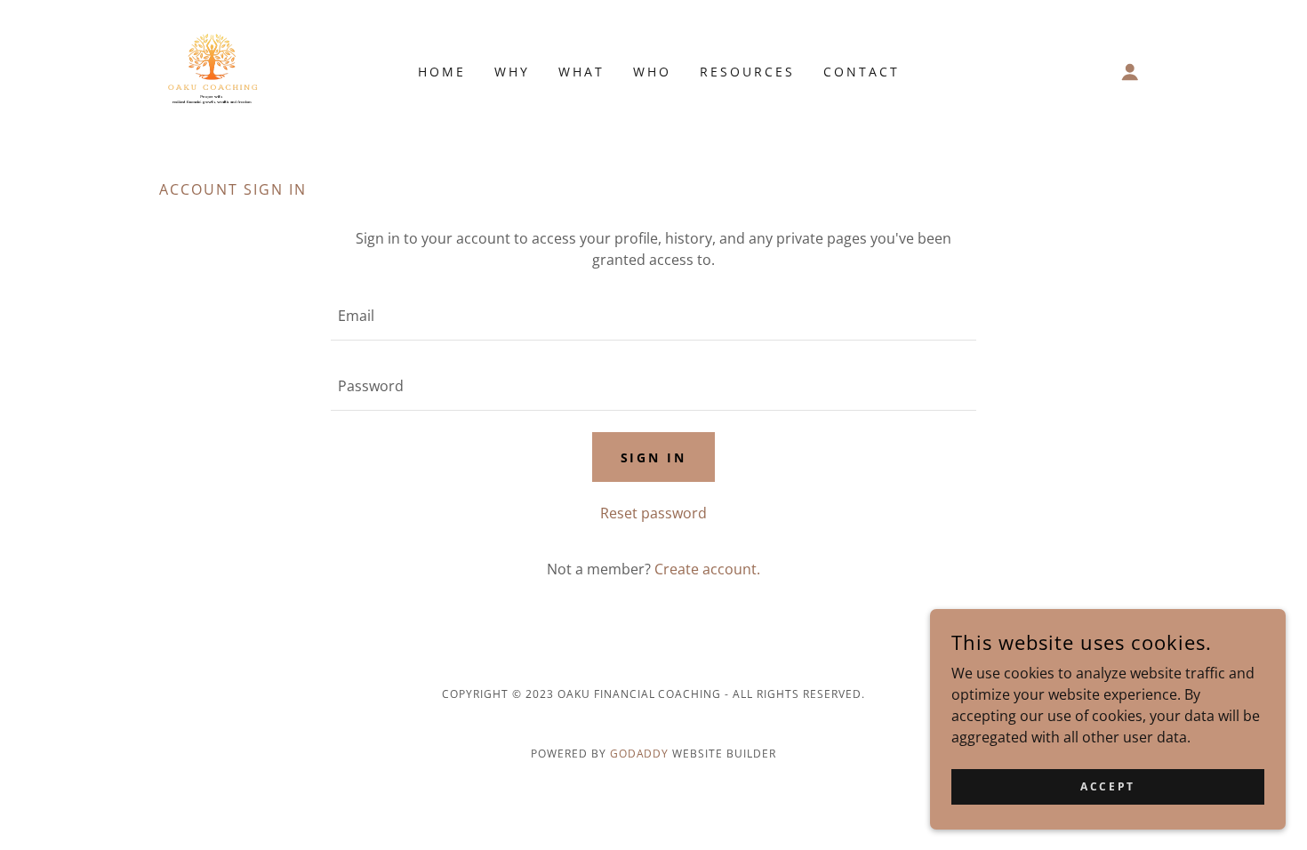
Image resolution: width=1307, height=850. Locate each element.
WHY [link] (512, 71)
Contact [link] (861, 71)
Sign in (654, 457)
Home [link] (442, 71)
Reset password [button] (653, 513)
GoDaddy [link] (640, 753)
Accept (1107, 786)
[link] (214, 70)
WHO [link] (652, 71)
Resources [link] (747, 71)
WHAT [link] (581, 71)
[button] (1130, 72)
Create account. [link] (707, 569)
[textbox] (653, 316)
